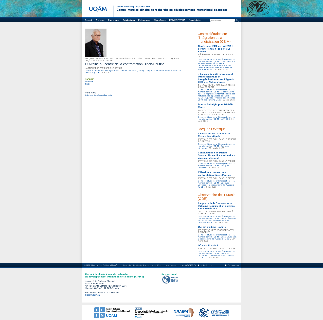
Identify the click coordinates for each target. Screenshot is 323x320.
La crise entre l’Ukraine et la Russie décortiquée (214, 134)
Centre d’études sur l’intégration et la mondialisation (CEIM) (114, 71)
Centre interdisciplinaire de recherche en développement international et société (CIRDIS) (159, 265)
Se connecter (233, 265)
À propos (100, 20)
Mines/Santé (160, 20)
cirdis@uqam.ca (207, 265)
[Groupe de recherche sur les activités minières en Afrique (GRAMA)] (183, 317)
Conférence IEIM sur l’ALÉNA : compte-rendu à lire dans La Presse (215, 49)
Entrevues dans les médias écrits (98, 95)
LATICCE (225, 119)
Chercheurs (113, 20)
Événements (144, 20)
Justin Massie (205, 220)
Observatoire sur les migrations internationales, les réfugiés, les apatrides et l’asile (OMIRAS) (216, 95)
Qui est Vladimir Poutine (212, 227)
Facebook (89, 81)
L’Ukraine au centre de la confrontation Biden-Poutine (214, 173)
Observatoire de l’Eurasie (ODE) (214, 239)
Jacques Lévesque (154, 71)
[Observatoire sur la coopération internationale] (214, 317)
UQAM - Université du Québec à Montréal (101, 265)
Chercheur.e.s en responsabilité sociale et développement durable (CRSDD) (216, 63)
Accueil (88, 20)
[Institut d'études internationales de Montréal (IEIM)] (112, 317)
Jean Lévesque (228, 218)
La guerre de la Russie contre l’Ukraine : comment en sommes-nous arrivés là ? (217, 206)
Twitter (87, 84)
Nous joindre (195, 20)
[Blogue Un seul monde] (170, 283)
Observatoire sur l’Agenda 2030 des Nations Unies (216, 99)
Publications (129, 20)
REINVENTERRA (177, 20)
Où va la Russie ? (208, 245)
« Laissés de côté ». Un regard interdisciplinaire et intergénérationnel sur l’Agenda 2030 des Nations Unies (216, 78)
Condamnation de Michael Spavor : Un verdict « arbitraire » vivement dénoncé (216, 155)
